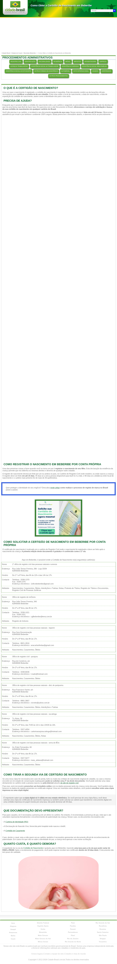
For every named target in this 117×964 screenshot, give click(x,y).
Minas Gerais (43, 942)
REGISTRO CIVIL (16, 61)
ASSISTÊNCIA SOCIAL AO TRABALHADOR (44, 66)
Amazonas (13, 932)
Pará (73, 923)
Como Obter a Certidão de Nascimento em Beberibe (61, 5)
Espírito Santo (43, 926)
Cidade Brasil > (7, 53)
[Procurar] (114, 10)
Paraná (73, 929)
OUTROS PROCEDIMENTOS (58, 76)
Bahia (13, 936)
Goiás (43, 929)
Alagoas (13, 926)
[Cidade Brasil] (15, 12)
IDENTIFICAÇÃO (30, 61)
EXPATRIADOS (106, 71)
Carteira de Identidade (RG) (17, 822)
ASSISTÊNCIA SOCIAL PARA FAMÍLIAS (94, 66)
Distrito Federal (43, 923)
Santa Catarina (102, 932)
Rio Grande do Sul (103, 923)
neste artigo (55, 488)
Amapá (13, 929)
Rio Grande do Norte (73, 942)
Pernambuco (73, 932)
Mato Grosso (43, 935)
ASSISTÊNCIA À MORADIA (70, 66)
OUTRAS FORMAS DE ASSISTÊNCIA (46, 71)
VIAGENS (95, 71)
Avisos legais (36, 954)
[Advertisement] (58, 35)
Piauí (73, 935)
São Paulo (103, 935)
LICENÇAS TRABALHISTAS (19, 66)
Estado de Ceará (17, 53)
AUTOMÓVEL (65, 71)
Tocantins (103, 942)
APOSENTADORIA (90, 61)
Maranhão (43, 932)
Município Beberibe (30, 53)
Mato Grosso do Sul (43, 938)
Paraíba (73, 926)
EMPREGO (103, 61)
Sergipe (103, 938)
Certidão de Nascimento (33, 848)
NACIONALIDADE (44, 61)
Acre (13, 923)
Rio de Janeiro (72, 938)
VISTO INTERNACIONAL (81, 71)
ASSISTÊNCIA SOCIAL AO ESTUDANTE (18, 71)
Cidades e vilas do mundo (75, 954)
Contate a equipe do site (53, 954)
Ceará (13, 939)
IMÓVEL (67, 61)
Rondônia (103, 926)
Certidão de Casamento (15, 831)
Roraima (103, 929)
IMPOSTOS (77, 61)
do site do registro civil (69, 783)
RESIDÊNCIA (57, 61)
